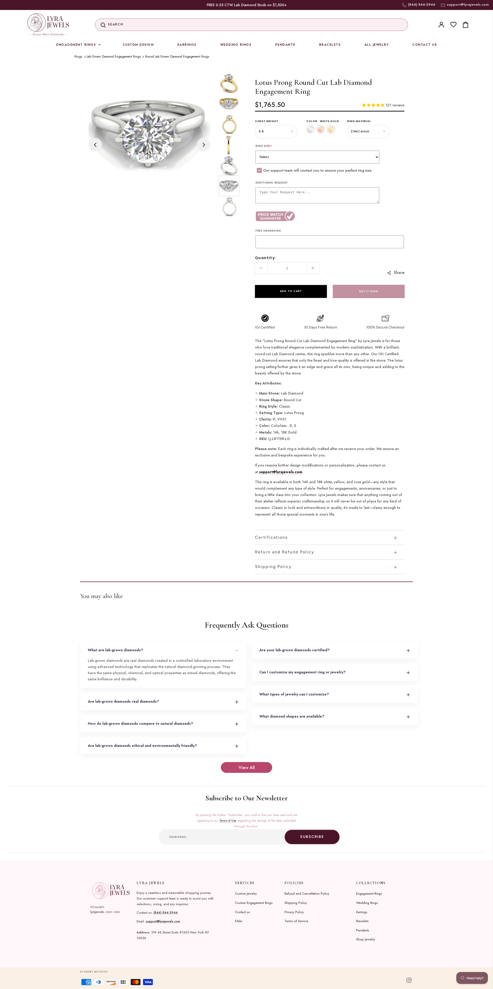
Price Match (292, 216)
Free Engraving (268, 230)
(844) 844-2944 (166, 912)
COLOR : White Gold (322, 121)
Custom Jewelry (246, 894)
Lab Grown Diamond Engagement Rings (114, 56)
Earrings (361, 912)
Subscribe (312, 837)
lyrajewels (97, 912)
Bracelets (362, 921)
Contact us (242, 912)
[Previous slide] (95, 144)
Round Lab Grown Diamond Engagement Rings (177, 56)
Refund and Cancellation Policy (307, 894)
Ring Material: (359, 121)
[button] (251, 25)
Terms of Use (227, 820)
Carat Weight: (267, 121)
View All (247, 767)
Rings (78, 56)
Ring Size (263, 146)
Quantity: (265, 257)
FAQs (238, 921)
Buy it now (368, 291)
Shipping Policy (296, 903)
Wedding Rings (367, 903)
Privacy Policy (294, 912)
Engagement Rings (369, 894)
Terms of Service (296, 921)
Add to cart (291, 291)
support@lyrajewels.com (468, 4)
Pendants (362, 930)
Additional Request (271, 182)
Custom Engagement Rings (254, 903)
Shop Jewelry (365, 939)
